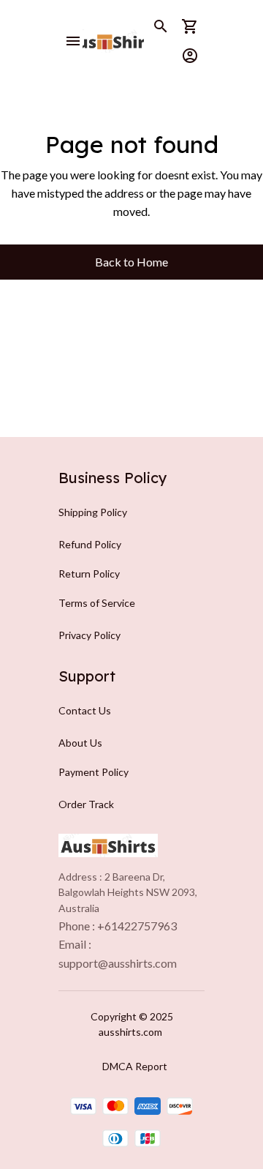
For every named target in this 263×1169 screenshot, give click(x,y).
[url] (117, 963)
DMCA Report (134, 1066)
